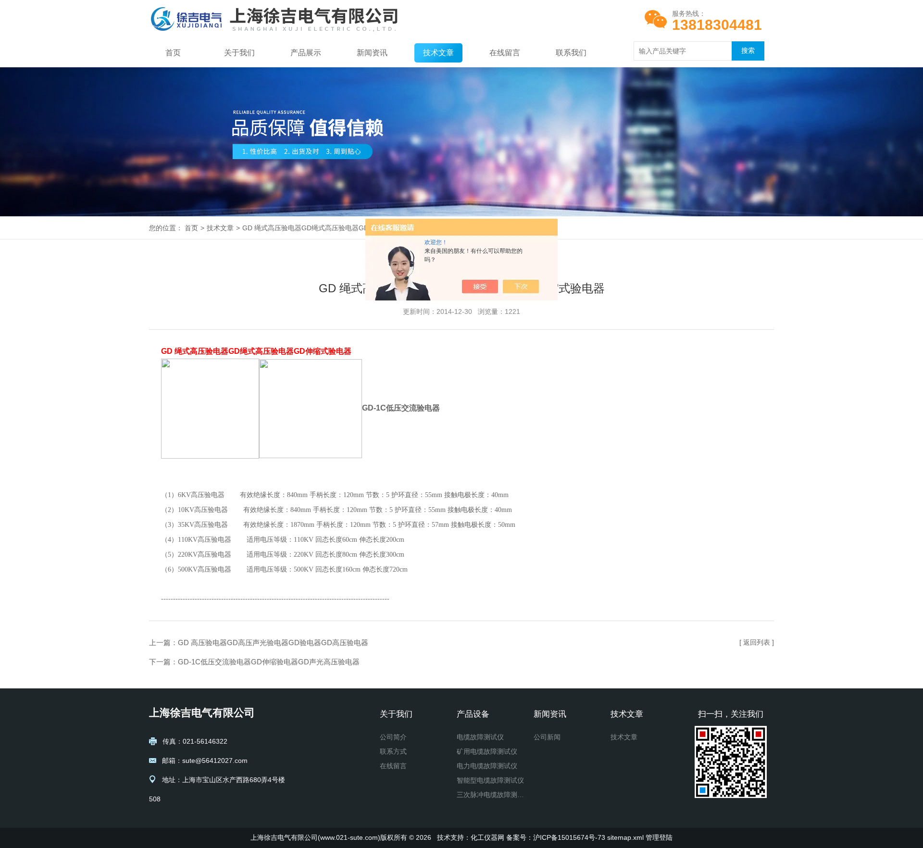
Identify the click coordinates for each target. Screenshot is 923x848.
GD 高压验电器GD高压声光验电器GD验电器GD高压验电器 (273, 642)
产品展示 (305, 53)
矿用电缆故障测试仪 (487, 751)
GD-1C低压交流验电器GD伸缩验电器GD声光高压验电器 (269, 662)
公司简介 (393, 737)
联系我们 (571, 53)
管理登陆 (659, 837)
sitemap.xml (625, 837)
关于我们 (239, 53)
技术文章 (438, 53)
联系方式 (393, 751)
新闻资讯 (372, 53)
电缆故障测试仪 (480, 737)
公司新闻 (547, 737)
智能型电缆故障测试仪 (490, 780)
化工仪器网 (487, 837)
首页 (173, 53)
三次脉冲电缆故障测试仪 (491, 794)
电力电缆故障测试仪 (487, 766)
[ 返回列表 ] (756, 642)
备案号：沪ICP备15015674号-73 (555, 837)
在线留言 (504, 53)
